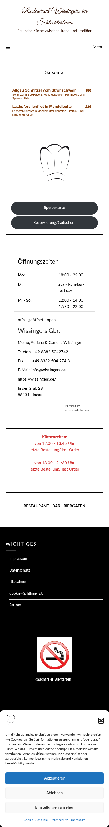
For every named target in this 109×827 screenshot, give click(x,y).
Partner (15, 605)
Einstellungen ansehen (54, 807)
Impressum (77, 819)
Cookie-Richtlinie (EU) (26, 593)
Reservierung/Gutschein (54, 223)
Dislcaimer (17, 582)
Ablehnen (54, 793)
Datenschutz (59, 819)
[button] (101, 720)
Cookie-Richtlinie (36, 819)
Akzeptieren (54, 778)
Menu (98, 47)
